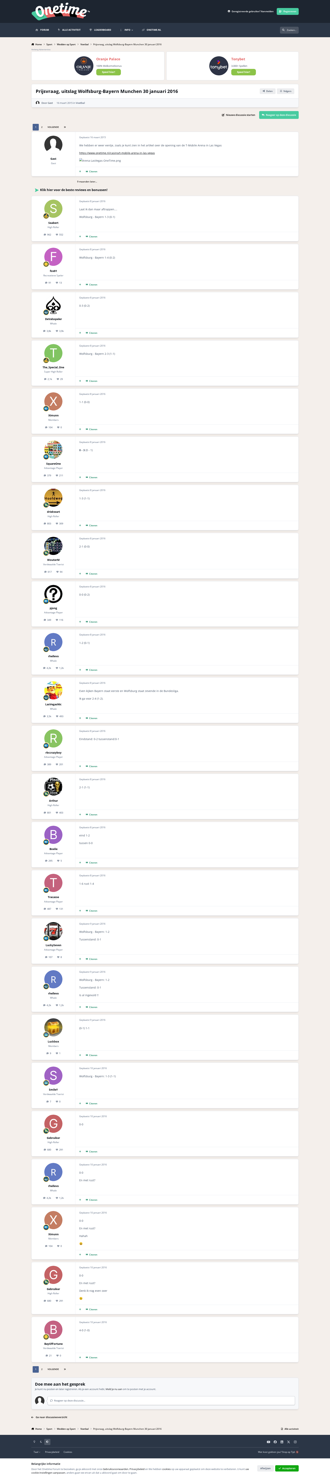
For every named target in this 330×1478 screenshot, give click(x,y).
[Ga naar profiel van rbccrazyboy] (53, 738)
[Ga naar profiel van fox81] (53, 257)
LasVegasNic (53, 704)
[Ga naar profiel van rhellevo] (53, 642)
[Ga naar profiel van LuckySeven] (53, 931)
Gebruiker (53, 1138)
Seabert (53, 223)
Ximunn (53, 415)
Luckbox (53, 1041)
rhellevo (53, 656)
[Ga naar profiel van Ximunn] (53, 401)
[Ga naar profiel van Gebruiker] (53, 1124)
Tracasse (53, 897)
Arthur (53, 800)
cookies (166, 1469)
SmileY (53, 1089)
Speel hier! (108, 72)
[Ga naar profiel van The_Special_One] (53, 353)
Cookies (68, 1451)
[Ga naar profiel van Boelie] (53, 835)
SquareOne (53, 463)
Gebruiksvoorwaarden (115, 1469)
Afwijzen (265, 1468)
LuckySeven (53, 945)
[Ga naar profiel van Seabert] (53, 209)
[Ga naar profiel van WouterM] (53, 546)
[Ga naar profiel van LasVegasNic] (53, 690)
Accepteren (288, 1468)
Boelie (53, 849)
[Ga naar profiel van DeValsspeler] (53, 305)
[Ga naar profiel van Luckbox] (53, 1027)
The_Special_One (53, 367)
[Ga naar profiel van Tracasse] (53, 883)
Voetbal (80, 103)
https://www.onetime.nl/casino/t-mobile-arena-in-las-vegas (117, 153)
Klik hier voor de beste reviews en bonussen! (74, 190)
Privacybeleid (52, 1451)
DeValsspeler (53, 319)
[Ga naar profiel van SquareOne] (53, 449)
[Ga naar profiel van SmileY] (53, 1076)
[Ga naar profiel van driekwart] (53, 498)
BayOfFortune (53, 1344)
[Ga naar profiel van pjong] (53, 594)
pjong (53, 608)
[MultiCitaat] (80, 171)
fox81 (53, 271)
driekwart (53, 512)
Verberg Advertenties (41, 49)
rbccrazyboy (53, 752)
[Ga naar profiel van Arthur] (53, 787)
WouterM (53, 560)
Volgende (53, 127)
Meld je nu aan (114, 1389)
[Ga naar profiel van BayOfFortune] (53, 1330)
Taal (36, 1451)
